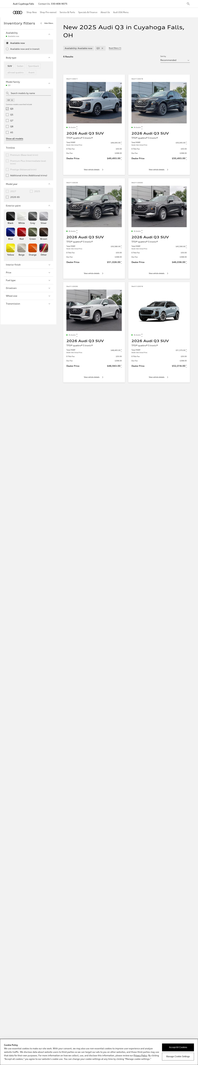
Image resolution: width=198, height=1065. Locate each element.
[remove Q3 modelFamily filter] (102, 48)
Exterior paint (13, 205)
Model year (12, 184)
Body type (11, 57)
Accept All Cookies (178, 1047)
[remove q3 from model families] (12, 100)
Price (8, 272)
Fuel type (10, 280)
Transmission (13, 303)
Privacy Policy (140, 1055)
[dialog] (99, 1052)
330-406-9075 (59, 3)
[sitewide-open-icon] (188, 4)
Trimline (10, 147)
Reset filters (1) (115, 48)
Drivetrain (11, 288)
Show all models (14, 138)
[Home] (17, 12)
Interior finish (13, 264)
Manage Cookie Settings (178, 1056)
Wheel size (11, 296)
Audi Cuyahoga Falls (23, 3)
